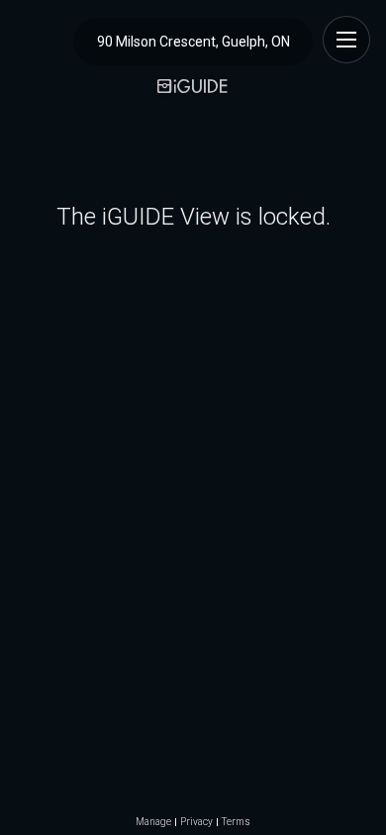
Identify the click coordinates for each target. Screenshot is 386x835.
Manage (153, 822)
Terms (236, 822)
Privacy (196, 822)
